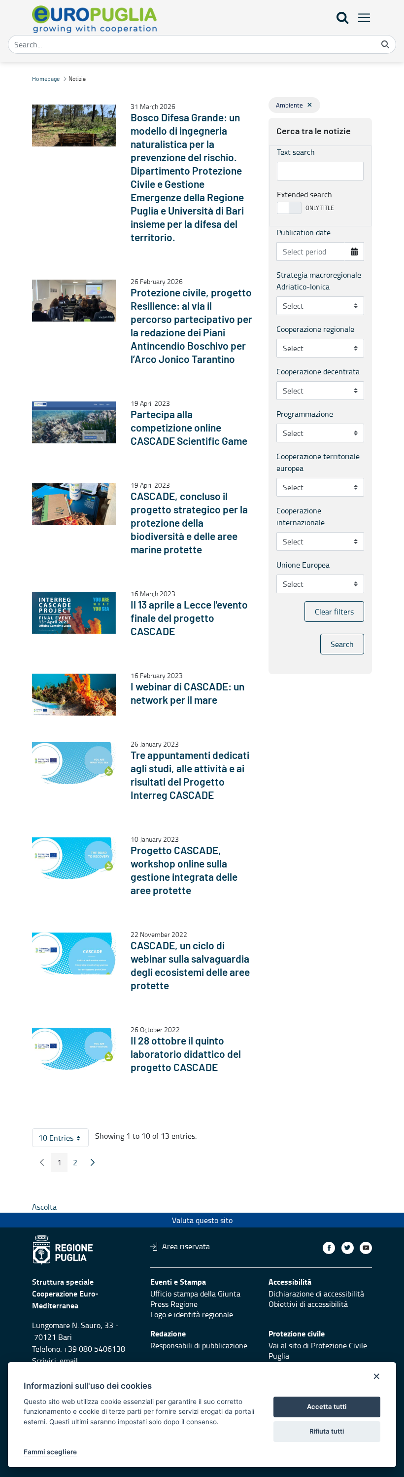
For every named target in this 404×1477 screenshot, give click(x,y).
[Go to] (96, 19)
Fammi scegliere (50, 1452)
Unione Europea (303, 564)
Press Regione (174, 1303)
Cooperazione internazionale (300, 516)
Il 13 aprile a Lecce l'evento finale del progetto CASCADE (189, 618)
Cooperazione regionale (315, 329)
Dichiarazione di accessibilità (316, 1293)
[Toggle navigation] (361, 17)
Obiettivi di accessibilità (308, 1303)
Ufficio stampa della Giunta (195, 1293)
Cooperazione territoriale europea (318, 462)
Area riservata (186, 1246)
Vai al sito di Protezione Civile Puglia (318, 1350)
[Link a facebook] (329, 1248)
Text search (296, 151)
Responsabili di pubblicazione (198, 1345)
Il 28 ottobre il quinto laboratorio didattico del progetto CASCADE (186, 1054)
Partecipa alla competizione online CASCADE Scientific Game (189, 428)
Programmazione (304, 413)
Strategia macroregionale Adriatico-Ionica (318, 280)
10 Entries (63, 1139)
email (69, 1360)
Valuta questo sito (202, 1220)
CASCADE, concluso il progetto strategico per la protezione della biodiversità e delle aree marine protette (189, 523)
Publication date (303, 232)
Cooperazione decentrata (318, 371)
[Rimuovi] (309, 105)
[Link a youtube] (366, 1248)
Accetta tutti (326, 1406)
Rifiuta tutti (326, 1431)
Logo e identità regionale (191, 1314)
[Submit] (385, 44)
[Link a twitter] (347, 1248)
